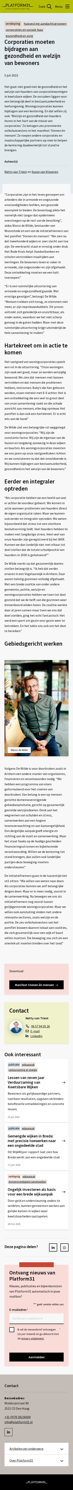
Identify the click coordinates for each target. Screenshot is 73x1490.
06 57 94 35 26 (40, 1026)
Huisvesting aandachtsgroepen (45, 24)
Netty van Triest (15, 172)
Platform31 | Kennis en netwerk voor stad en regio (17, 6)
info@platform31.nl (18, 1422)
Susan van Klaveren (45, 172)
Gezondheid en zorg (19, 36)
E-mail (35, 1031)
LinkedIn (36, 1036)
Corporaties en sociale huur (24, 30)
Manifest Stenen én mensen (34, 985)
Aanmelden (37, 1357)
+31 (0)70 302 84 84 (17, 1417)
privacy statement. (32, 1338)
